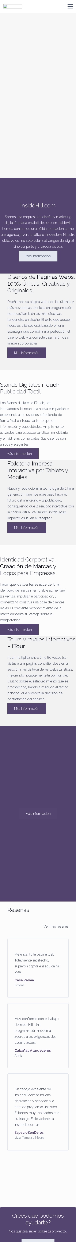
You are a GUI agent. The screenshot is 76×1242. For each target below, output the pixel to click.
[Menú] (70, 6)
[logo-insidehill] (12, 6)
